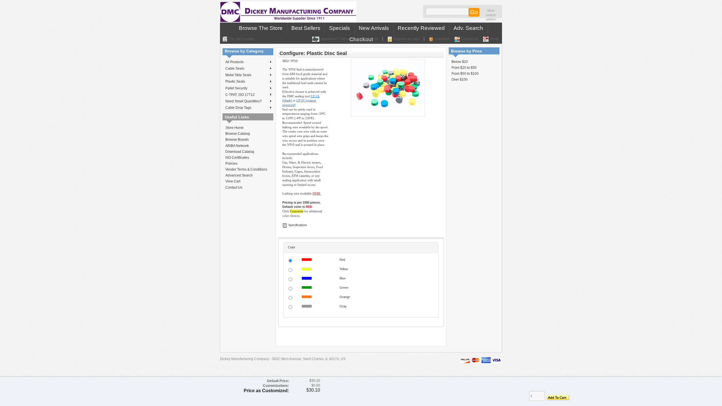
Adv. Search (468, 28)
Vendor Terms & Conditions (246, 169)
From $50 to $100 (465, 74)
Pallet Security (236, 88)
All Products (234, 62)
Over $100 (460, 79)
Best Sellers (305, 28)
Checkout (442, 39)
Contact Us (469, 39)
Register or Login (406, 39)
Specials (339, 28)
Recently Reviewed (421, 28)
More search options (491, 15)
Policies (231, 164)
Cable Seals (234, 68)
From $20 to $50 (464, 68)
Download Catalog (239, 152)
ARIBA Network (237, 146)
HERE (316, 193)
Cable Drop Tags (238, 108)
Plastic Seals (235, 81)
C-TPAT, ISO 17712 (240, 95)
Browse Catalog (237, 134)
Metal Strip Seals (238, 75)
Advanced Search (239, 175)
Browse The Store (261, 28)
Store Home (234, 128)
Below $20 (460, 62)
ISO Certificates (237, 158)
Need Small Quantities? (243, 101)
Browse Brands (237, 140)
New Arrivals (374, 28)
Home (494, 39)
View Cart (232, 181)
